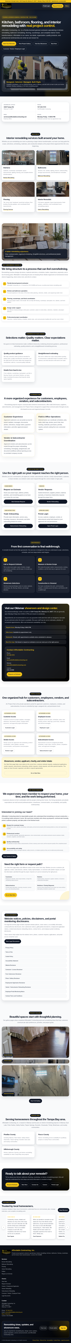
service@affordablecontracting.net (17, 660)
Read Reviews (63, 1210)
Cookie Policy (57, 1340)
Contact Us (35, 1184)
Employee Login (44, 727)
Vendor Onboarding (53, 501)
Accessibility (50, 1340)
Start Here (54, 43)
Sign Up (63, 1328)
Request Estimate (57, 6)
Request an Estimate (14, 674)
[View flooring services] (18, 189)
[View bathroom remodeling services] (52, 157)
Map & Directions (6, 1314)
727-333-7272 (11, 655)
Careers (45, 1184)
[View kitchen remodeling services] (18, 157)
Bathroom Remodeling (44, 175)
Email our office (8, 118)
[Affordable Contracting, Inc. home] (7, 6)
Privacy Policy (36, 1340)
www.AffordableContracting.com (16, 665)
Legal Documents (6, 1295)
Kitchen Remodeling (8, 177)
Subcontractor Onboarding (18, 526)
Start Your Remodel (9, 43)
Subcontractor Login (46, 750)
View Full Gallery (35, 1101)
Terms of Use (43, 1340)
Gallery (3, 1271)
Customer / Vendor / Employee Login (14, 49)
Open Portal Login (52, 526)
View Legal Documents (12, 941)
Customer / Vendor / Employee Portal (11, 1293)
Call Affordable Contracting (44, 109)
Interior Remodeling (43, 209)
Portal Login (46, 6)
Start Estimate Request (18, 501)
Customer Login (10, 727)
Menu (67, 6)
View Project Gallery (25, 43)
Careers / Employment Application (10, 1286)
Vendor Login (9, 750)
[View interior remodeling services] (52, 189)
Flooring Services (8, 209)
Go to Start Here (35, 773)
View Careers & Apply (9, 856)
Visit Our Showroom (41, 43)
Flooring (4, 1266)
